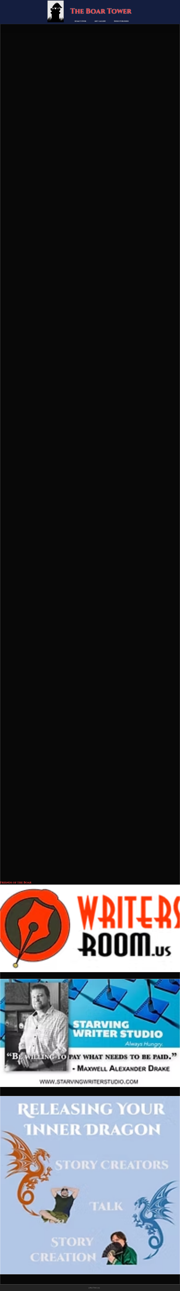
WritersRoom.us (30, 975)
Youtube (129, 1275)
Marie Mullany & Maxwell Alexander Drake (52, 1275)
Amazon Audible (141, 1275)
